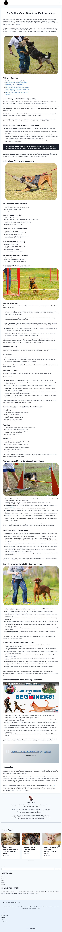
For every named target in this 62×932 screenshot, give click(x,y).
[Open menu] (59, 3)
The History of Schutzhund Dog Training (15, 80)
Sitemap (3, 917)
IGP (54, 785)
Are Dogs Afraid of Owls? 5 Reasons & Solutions (29, 849)
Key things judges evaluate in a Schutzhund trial (17, 87)
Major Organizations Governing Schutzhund (16, 82)
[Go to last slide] (3, 845)
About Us (3, 919)
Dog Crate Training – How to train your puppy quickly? (31, 752)
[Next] (59, 845)
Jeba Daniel (31, 802)
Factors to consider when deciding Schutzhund (16, 92)
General (31, 10)
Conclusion (8, 94)
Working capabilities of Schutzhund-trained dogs (17, 89)
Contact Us (4, 921)
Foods (2, 880)
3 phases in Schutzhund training (13, 85)
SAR (12, 507)
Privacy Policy (4, 915)
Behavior (3, 876)
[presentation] (10, 839)
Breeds (3, 878)
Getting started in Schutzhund (12, 90)
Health (3, 884)
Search (3, 866)
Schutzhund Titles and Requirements (14, 84)
